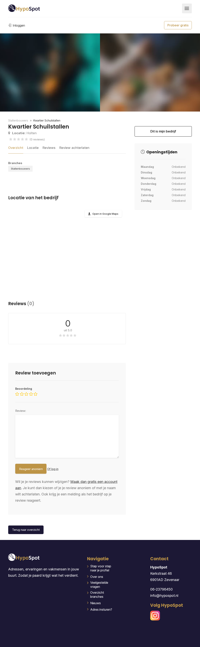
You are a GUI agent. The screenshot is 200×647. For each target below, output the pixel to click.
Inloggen (18, 25)
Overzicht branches (97, 595)
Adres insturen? (101, 609)
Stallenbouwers (20, 168)
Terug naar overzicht (26, 530)
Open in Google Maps (105, 213)
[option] (150, 72)
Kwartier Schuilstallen (46, 120)
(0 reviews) (37, 139)
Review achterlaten (74, 148)
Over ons (96, 577)
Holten (24, 133)
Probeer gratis (177, 25)
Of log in (52, 469)
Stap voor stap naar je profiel (100, 568)
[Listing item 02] (50, 72)
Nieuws (95, 603)
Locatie (33, 148)
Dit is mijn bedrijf (163, 133)
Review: (20, 411)
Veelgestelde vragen (99, 585)
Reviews (49, 148)
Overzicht (15, 148)
